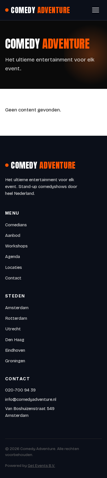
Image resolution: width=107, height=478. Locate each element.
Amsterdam (17, 307)
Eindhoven (15, 350)
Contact (13, 278)
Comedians (16, 224)
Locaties (13, 267)
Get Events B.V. (41, 465)
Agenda (12, 256)
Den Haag (14, 339)
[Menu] (95, 10)
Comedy (40, 10)
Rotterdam (16, 318)
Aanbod (12, 235)
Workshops (16, 246)
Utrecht (13, 328)
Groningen (15, 360)
